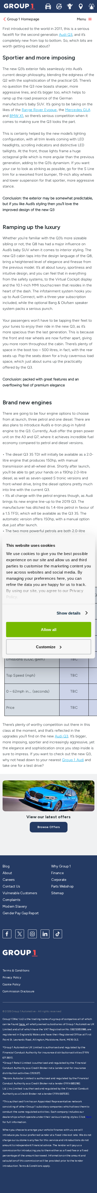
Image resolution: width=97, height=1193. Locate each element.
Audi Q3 (65, 34)
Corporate (58, 880)
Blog (6, 866)
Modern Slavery (15, 906)
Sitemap (57, 893)
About (7, 873)
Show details (68, 613)
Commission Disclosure (18, 991)
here (89, 1117)
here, (22, 1024)
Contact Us (11, 886)
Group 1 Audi (73, 760)
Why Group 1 (61, 866)
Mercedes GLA (77, 110)
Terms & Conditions (16, 970)
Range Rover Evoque (39, 110)
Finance (57, 873)
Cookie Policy (12, 984)
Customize (45, 646)
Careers (8, 880)
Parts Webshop (62, 886)
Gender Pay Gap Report (21, 913)
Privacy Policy (12, 977)
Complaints (11, 900)
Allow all (48, 629)
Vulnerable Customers (20, 893)
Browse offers (49, 827)
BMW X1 (16, 116)
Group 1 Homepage (23, 19)
